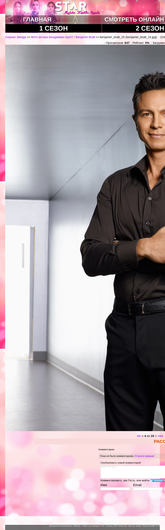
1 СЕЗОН (53, 28)
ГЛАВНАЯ (37, 19)
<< (139, 436)
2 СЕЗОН (150, 28)
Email (137, 485)
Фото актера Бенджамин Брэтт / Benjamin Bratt (63, 37)
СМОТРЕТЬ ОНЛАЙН (134, 19)
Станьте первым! (144, 456)
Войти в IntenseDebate (157, 480)
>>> (160, 436)
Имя (103, 485)
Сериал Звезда (16, 37)
